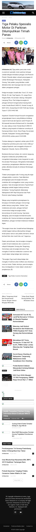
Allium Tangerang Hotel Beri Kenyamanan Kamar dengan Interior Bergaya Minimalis (9, 300)
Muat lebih (17, 480)
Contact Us (29, 526)
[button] (33, 12)
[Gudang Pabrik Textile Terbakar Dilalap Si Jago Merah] (6, 426)
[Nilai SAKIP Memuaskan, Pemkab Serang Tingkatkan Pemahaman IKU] (6, 434)
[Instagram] (15, 512)
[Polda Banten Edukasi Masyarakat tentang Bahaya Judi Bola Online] (7, 368)
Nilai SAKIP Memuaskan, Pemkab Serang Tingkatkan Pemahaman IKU (23, 434)
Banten (4, 319)
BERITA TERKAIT (8, 309)
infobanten (9, 38)
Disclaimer (7, 526)
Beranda (4, 17)
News (10, 17)
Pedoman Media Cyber (17, 526)
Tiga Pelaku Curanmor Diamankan (17, 276)
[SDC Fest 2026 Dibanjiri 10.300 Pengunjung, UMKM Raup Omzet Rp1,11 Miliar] (7, 377)
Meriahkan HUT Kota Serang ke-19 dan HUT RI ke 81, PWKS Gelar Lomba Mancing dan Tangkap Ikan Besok (23, 344)
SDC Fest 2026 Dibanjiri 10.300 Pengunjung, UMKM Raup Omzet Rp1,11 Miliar (23, 377)
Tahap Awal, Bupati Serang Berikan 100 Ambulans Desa (27, 298)
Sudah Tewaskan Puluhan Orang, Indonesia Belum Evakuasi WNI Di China (16, 413)
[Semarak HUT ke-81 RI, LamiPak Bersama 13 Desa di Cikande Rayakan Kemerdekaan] (7, 317)
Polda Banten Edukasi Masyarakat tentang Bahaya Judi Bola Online (23, 368)
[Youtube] (21, 512)
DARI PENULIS (20, 309)
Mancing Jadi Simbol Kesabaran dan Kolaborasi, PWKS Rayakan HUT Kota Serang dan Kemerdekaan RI (23, 330)
